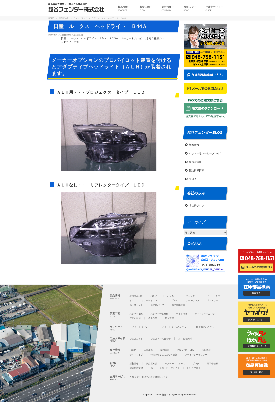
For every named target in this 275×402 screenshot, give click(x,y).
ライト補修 (181, 313)
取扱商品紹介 (136, 296)
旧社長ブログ (196, 205)
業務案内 (164, 350)
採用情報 (206, 350)
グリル (175, 300)
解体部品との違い (205, 327)
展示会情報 (195, 162)
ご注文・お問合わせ (161, 338)
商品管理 (169, 318)
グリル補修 (135, 318)
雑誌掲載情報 (196, 170)
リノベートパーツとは (141, 327)
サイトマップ (136, 354)
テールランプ (192, 300)
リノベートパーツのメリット (173, 327)
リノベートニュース (175, 363)
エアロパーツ (157, 305)
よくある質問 (185, 338)
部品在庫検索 (178, 305)
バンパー (155, 296)
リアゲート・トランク (153, 300)
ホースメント (136, 305)
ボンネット (172, 296)
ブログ (193, 179)
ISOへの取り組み (185, 350)
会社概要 (148, 350)
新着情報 (194, 144)
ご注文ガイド (136, 338)
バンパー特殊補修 (159, 313)
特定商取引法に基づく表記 (164, 354)
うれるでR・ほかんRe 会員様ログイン (149, 376)
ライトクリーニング (205, 313)
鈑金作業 (152, 318)
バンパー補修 (136, 313)
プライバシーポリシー (196, 354)
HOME (51, 18)
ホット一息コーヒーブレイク (205, 153)
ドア (132, 300)
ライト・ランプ (80, 18)
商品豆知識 (64, 18)
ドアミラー (212, 300)
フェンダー (191, 296)
